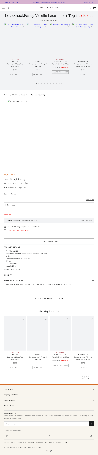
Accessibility (21, 443)
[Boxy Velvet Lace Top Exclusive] (15, 40)
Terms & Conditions (35, 443)
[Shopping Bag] (94, 7)
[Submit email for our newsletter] (91, 423)
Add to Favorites (50, 241)
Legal (65, 443)
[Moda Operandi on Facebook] (49, 436)
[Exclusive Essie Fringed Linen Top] (37, 40)
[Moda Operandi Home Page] (49, 7)
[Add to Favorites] (23, 25)
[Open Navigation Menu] (3, 7)
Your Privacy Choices (53, 443)
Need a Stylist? (89, 2)
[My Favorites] (90, 8)
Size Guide (90, 199)
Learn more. (67, 284)
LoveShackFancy (14, 179)
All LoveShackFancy (44, 298)
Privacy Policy (9, 443)
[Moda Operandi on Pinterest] (91, 436)
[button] (36, 83)
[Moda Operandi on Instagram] (7, 436)
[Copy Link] (49, 292)
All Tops (59, 298)
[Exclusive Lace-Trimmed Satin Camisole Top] (83, 40)
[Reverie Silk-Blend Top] (60, 40)
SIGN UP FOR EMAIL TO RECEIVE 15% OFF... (49, 2)
